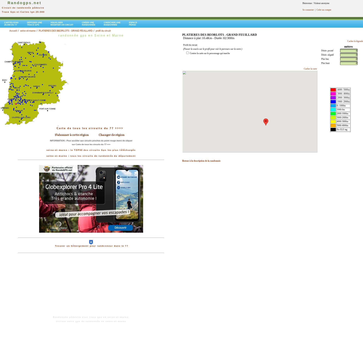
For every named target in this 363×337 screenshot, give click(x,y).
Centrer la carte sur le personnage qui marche (210, 53)
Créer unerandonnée (88, 23)
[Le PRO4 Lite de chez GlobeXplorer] (91, 198)
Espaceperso (133, 23)
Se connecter (308, 10)
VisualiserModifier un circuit (61, 23)
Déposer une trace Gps (34, 23)
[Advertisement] (91, 286)
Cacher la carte (310, 68)
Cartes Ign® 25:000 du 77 (11, 23)
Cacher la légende (355, 41)
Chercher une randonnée (112, 23)
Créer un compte (323, 10)
